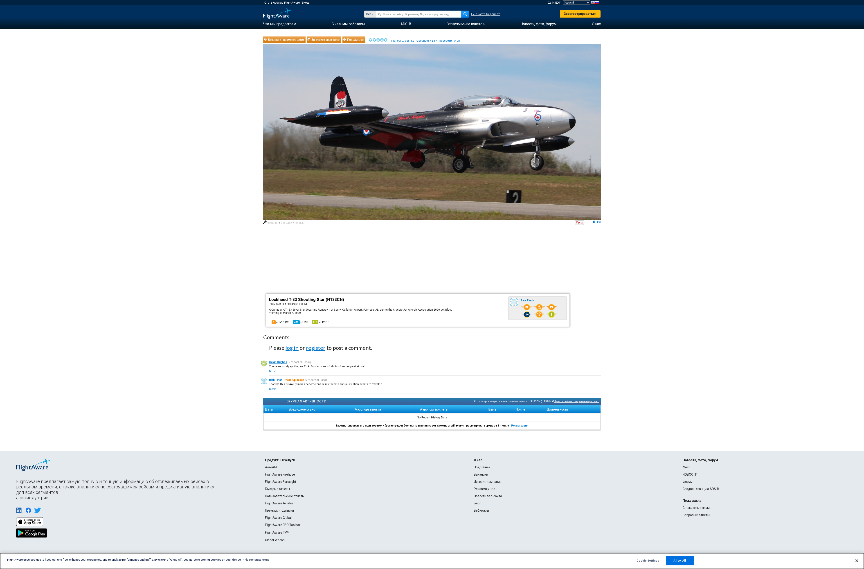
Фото (686, 467)
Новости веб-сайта (488, 496)
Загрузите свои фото (325, 39)
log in (292, 347)
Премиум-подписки (279, 510)
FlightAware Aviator (279, 503)
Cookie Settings (648, 560)
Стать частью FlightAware (282, 2)
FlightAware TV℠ (277, 532)
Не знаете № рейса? (485, 14)
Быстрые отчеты (277, 489)
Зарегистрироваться (580, 14)
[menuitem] (279, 24)
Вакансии (481, 474)
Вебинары (481, 510)
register (315, 347)
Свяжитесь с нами (696, 508)
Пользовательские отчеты (284, 496)
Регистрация (519, 425)
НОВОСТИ (690, 474)
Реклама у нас (484, 489)
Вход (305, 2)
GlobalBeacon (275, 540)
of (301, 322)
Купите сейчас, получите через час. (576, 401)
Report (272, 371)
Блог (477, 503)
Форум (688, 481)
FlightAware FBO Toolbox (283, 525)
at (321, 322)
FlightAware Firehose (280, 474)
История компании (488, 481)
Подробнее (482, 467)
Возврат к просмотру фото (286, 39)
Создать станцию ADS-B (701, 489)
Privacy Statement (256, 559)
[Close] (857, 561)
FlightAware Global (278, 517)
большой (286, 222)
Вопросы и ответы (696, 515)
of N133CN (281, 322)
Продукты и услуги (280, 460)
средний (272, 222)
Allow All (679, 560)
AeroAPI (271, 467)
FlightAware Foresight (280, 481)
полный (299, 222)
